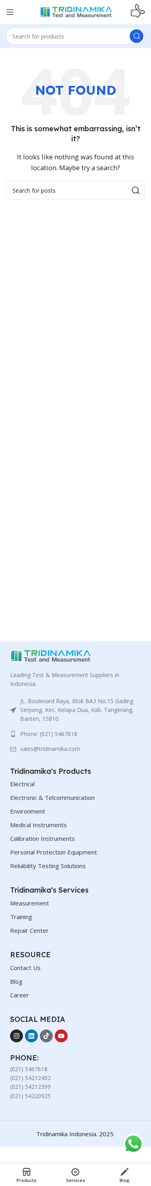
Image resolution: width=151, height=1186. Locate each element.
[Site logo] (75, 11)
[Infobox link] (138, 12)
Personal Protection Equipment (53, 852)
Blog (16, 981)
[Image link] (50, 655)
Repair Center (29, 930)
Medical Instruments (38, 825)
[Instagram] (16, 1035)
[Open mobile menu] (10, 12)
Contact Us (25, 968)
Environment (27, 811)
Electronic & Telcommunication (52, 797)
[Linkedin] (31, 1035)
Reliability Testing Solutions (48, 866)
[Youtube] (61, 1035)
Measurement (29, 903)
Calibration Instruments (42, 838)
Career (19, 995)
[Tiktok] (46, 1035)
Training (21, 917)
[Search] (136, 36)
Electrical (22, 784)
